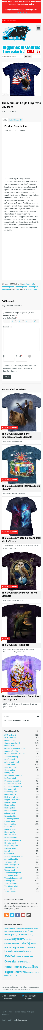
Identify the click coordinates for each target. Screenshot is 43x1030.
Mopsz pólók (9, 832)
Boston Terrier (21, 931)
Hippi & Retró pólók (18, 493)
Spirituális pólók (17, 600)
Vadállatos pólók (11, 867)
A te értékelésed (10, 318)
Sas (17, 289)
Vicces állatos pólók (12, 872)
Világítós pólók (10, 883)
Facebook (8, 998)
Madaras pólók (21, 286)
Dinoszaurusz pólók (9, 652)
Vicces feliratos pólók (13, 878)
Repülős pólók (10, 843)
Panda (21, 961)
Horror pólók (9, 805)
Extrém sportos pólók (13, 786)
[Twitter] (12, 915)
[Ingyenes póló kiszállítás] (21, 52)
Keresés (28, 56)
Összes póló (33, 286)
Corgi (31, 935)
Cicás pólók (9, 772)
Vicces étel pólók (11, 875)
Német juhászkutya (24, 956)
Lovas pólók (12, 548)
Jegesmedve (18, 947)
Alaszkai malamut (9, 928)
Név (5, 356)
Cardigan (16, 935)
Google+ (28, 998)
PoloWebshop (21, 12)
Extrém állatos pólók (12, 783)
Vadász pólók (9, 870)
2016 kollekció (8, 545)
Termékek (24, 987)
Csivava (7, 939)
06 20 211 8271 (10, 996)
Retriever (19, 966)
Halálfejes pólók (11, 797)
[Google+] (29, 915)
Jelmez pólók (9, 813)
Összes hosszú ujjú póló (14, 748)
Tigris (8, 971)
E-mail (19, 356)
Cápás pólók (9, 770)
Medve (9, 955)
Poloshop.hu (21, 1020)
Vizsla (29, 972)
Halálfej (24, 943)
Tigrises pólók (10, 862)
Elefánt (29, 939)
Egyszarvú (18, 939)
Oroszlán (11, 961)
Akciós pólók (9, 759)
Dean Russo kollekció (13, 775)
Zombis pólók (10, 891)
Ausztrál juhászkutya (22, 928)
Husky (33, 944)
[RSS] (6, 915)
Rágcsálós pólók (11, 845)
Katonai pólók (10, 816)
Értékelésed (8, 327)
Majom (27, 951)
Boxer (30, 931)
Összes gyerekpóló (18, 649)
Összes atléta (9, 745)
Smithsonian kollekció (13, 856)
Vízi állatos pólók (11, 886)
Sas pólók (6, 289)
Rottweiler (28, 967)
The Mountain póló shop (10, 987)
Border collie (12, 931)
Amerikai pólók (8, 286)
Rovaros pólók (12, 707)
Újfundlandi (13, 976)
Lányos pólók (10, 824)
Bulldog (8, 934)
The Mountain (31, 289)
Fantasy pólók (10, 789)
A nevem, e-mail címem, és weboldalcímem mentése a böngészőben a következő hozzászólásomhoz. (19, 368)
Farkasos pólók (10, 791)
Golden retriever (11, 943)
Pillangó (27, 962)
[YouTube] (23, 915)
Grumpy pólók (10, 794)
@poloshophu (30, 996)
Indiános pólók (10, 810)
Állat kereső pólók (11, 762)
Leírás (5, 120)
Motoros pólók (10, 835)
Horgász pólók (10, 802)
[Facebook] (17, 915)
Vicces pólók (9, 880)
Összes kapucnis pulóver (14, 754)
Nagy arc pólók (10, 837)
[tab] (5, 120)
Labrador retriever (13, 951)
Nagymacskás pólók (12, 840)
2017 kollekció (8, 704)
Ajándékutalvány (11, 756)
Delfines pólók (10, 778)
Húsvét (8, 947)
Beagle (31, 928)
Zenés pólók (9, 889)
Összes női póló (28, 545)
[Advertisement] (21, 155)
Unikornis (20, 972)
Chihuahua (24, 934)
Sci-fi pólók (9, 853)
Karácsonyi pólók (11, 818)
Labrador (30, 947)
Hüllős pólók (21, 652)
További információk (15, 120)
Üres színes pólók (11, 864)
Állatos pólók (28, 284)
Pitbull (8, 967)
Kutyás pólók (9, 821)
